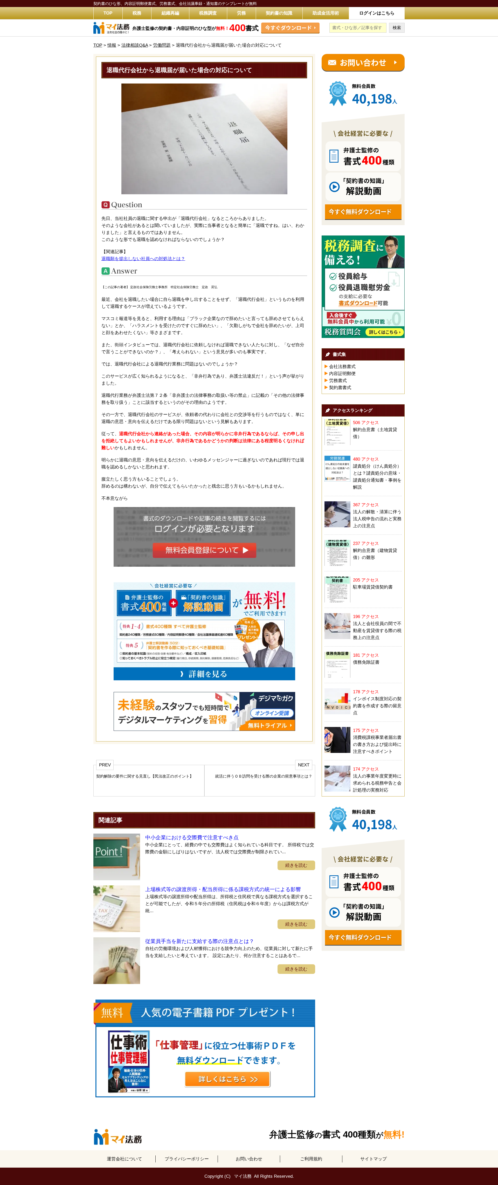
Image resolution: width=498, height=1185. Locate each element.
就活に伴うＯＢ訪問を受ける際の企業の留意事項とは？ (263, 776)
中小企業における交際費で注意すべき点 (192, 837)
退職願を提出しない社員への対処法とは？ (143, 258)
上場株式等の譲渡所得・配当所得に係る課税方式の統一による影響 (223, 889)
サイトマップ (373, 1158)
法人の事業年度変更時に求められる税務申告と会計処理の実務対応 (377, 783)
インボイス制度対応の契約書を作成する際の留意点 (377, 705)
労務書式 (338, 380)
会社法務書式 (342, 366)
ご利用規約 (311, 1158)
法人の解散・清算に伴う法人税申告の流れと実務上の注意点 (377, 518)
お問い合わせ (249, 1158)
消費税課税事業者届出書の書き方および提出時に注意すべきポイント (377, 744)
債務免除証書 (366, 662)
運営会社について (124, 1158)
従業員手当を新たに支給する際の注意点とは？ (199, 941)
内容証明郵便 (342, 373)
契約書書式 (340, 387)
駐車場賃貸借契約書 (373, 587)
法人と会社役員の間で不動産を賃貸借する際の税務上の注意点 (377, 630)
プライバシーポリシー (187, 1158)
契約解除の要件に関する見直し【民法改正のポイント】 (144, 776)
